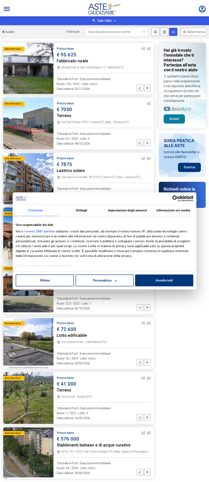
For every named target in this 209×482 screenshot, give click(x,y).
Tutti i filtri (104, 21)
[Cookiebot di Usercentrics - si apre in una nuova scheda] (175, 198)
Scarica (189, 167)
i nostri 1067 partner (39, 231)
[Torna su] (199, 472)
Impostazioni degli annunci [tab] (127, 210)
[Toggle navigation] (6, 9)
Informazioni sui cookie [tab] (173, 210)
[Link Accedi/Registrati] (202, 9)
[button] (140, 88)
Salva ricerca (195, 31)
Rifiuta (45, 280)
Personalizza (102, 280)
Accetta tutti (164, 280)
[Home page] (104, 9)
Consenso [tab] (35, 210)
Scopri (174, 119)
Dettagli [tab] (81, 210)
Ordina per (73, 31)
